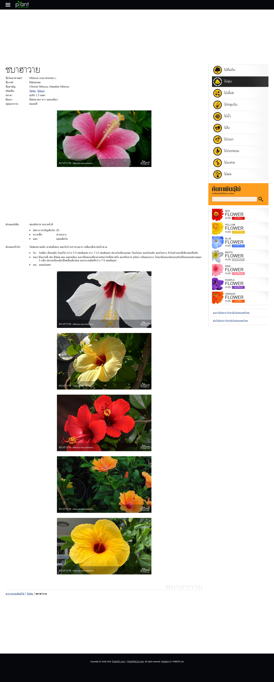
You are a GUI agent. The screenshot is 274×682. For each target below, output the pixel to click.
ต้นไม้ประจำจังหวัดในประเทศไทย (230, 320)
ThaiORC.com (118, 661)
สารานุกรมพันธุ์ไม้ (15, 593)
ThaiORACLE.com (135, 661)
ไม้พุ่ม (32, 90)
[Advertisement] (137, 35)
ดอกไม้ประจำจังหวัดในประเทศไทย (231, 312)
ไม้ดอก (41, 90)
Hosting (165, 661)
